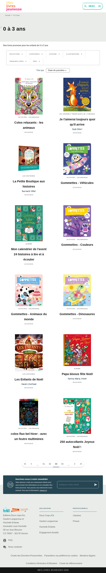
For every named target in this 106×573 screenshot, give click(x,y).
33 (56, 464)
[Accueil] (14, 6)
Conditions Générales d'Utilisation (41, 563)
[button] (16, 54)
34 (62, 464)
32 (50, 464)
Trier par (40, 70)
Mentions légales (87, 556)
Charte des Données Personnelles (26, 556)
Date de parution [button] (56, 70)
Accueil (7, 15)
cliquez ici (43, 490)
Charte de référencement (70, 563)
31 (44, 464)
